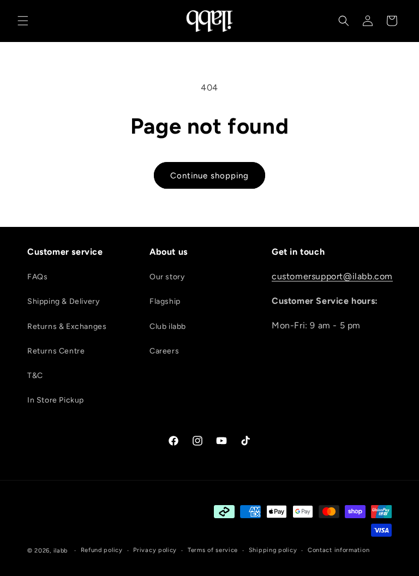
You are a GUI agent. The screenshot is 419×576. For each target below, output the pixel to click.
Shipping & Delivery (63, 301)
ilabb (60, 550)
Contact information (338, 550)
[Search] (344, 21)
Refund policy (102, 550)
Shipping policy (273, 550)
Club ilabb (167, 326)
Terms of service (213, 550)
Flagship (165, 301)
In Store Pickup (55, 400)
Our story (166, 276)
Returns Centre (56, 351)
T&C (35, 375)
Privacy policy (155, 550)
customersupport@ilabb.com (332, 276)
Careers (164, 351)
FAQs (37, 276)
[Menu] (23, 21)
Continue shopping (209, 176)
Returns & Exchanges (66, 326)
